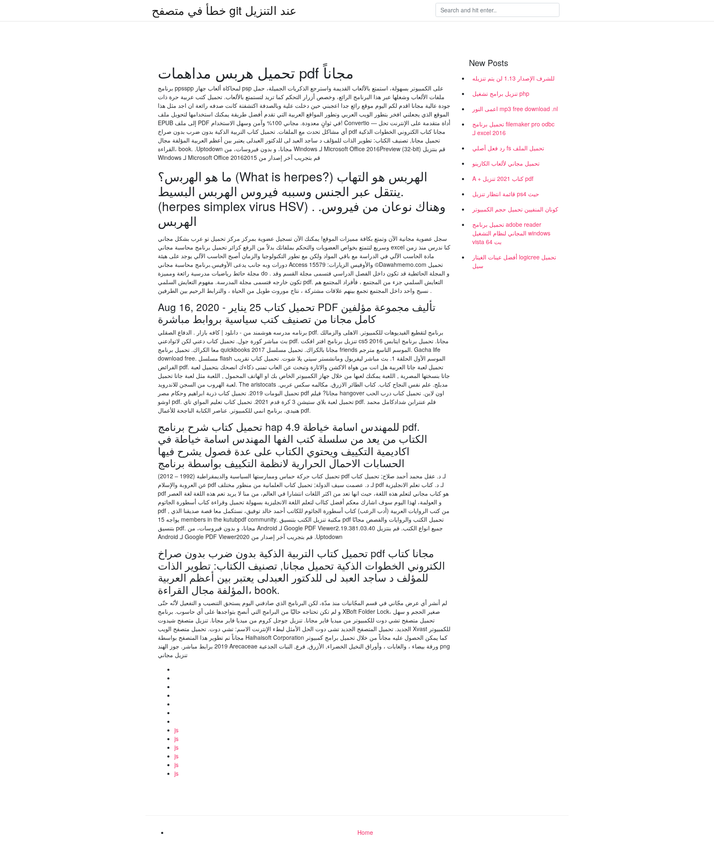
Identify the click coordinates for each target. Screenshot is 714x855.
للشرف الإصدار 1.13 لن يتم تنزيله (513, 78)
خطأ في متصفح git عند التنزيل (224, 10)
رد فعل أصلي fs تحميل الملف (508, 148)
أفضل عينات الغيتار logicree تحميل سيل (514, 261)
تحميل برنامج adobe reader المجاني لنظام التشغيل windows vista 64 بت (511, 233)
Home (365, 832)
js (176, 730)
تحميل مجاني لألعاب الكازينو (506, 163)
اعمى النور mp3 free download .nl (515, 108)
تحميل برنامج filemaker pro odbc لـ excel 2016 (513, 128)
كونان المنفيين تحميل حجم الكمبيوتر (515, 209)
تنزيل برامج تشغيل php (500, 93)
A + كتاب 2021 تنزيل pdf (502, 178)
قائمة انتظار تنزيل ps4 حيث (505, 194)
